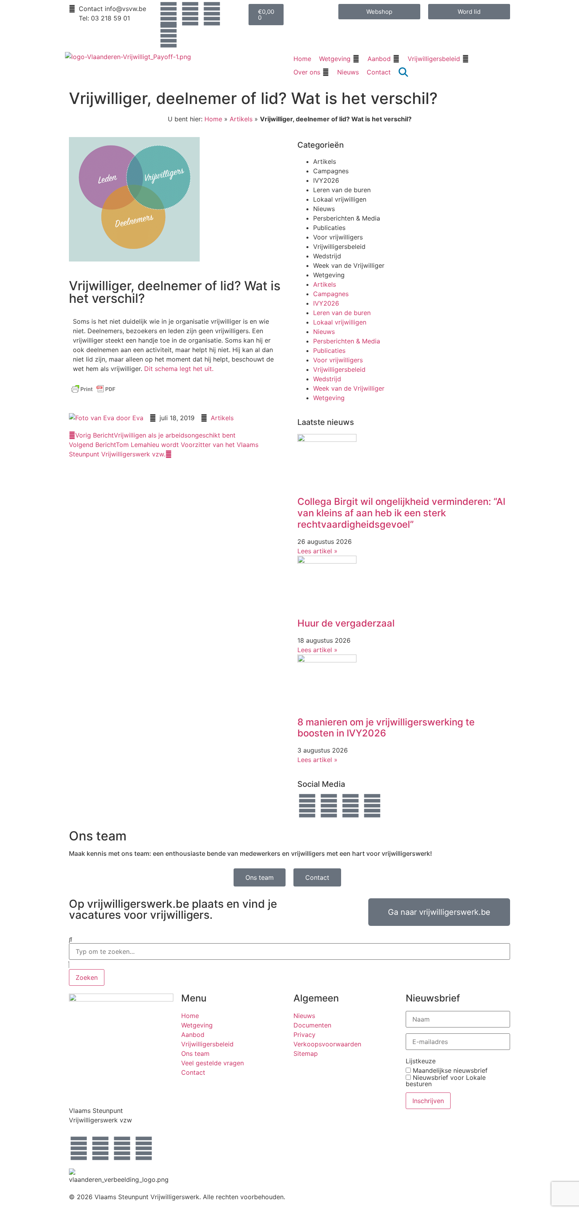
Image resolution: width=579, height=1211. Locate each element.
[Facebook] (168, 14)
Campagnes (331, 171)
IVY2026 (326, 180)
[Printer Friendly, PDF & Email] (93, 393)
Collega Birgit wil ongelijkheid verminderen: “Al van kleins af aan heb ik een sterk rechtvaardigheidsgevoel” (401, 513)
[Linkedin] (212, 14)
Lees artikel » (317, 551)
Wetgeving (329, 275)
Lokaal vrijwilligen (339, 199)
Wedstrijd (327, 256)
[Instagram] (190, 14)
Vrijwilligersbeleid (339, 246)
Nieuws (324, 209)
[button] (339, 58)
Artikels (241, 119)
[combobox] (289, 951)
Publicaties (329, 228)
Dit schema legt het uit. (178, 369)
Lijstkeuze (421, 1061)
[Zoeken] (70, 939)
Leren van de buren (342, 190)
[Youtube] (168, 36)
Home (213, 119)
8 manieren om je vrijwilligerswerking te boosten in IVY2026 (386, 727)
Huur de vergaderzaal (346, 623)
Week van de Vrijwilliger (348, 265)
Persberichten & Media (346, 218)
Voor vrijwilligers (338, 237)
